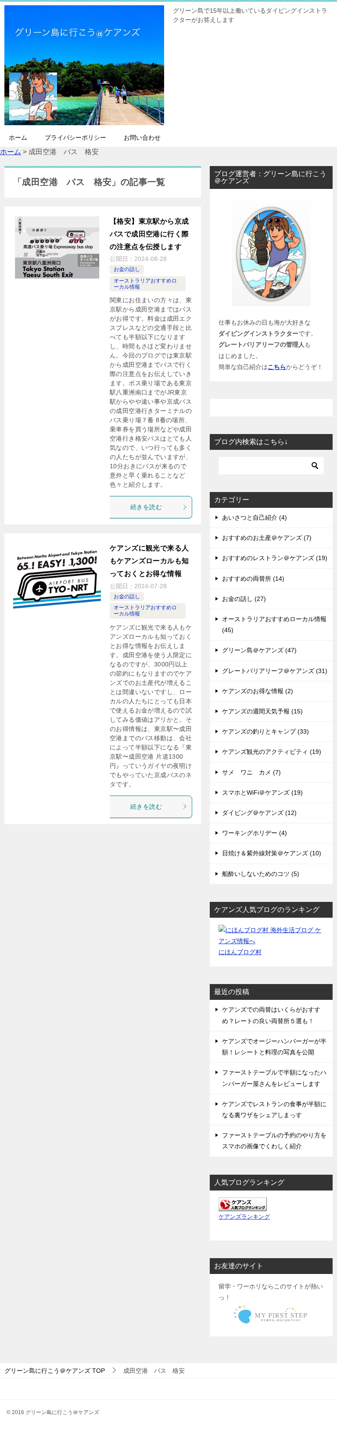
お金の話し (127, 269)
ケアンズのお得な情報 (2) (257, 691)
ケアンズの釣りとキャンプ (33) (265, 731)
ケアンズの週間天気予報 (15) (262, 711)
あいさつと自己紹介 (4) (254, 517)
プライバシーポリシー (75, 137)
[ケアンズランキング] (243, 1205)
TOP (54, 1370)
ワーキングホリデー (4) (254, 832)
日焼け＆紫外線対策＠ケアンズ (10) (271, 853)
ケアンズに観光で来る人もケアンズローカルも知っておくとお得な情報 (149, 560)
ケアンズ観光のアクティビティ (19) (271, 751)
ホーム (18, 137)
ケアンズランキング (244, 1217)
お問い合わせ (142, 137)
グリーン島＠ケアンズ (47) (259, 650)
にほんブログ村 (240, 951)
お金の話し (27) (244, 598)
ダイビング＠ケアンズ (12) (259, 812)
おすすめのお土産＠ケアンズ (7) (267, 537)
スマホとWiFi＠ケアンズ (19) (262, 792)
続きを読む (146, 506)
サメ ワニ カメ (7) (251, 772)
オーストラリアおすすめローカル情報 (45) (274, 624)
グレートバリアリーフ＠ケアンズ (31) (274, 670)
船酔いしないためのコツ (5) (260, 873)
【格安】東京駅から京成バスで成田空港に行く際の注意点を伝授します (149, 233)
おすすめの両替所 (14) (253, 578)
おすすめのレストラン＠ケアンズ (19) (274, 557)
